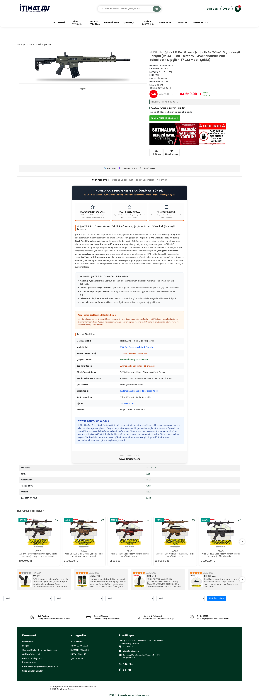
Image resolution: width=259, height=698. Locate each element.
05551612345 (128, 647)
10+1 (147, 468)
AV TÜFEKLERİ (77, 641)
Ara (157, 8)
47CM (148, 486)
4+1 (152, 468)
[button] (238, 9)
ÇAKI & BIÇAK (77, 658)
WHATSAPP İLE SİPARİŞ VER (166, 118)
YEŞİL (148, 474)
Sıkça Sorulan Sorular (32, 670)
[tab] (100, 180)
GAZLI (148, 498)
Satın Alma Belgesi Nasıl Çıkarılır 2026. (40, 666)
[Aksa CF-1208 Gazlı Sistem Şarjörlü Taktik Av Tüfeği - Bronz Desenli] (84, 531)
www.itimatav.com (129, 458)
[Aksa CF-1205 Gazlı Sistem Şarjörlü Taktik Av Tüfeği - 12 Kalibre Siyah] (221, 531)
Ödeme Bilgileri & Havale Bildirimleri (39, 649)
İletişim (25, 645)
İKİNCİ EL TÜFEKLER (79, 645)
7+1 (156, 468)
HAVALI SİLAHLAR (78, 654)
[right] (242, 542)
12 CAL (148, 492)
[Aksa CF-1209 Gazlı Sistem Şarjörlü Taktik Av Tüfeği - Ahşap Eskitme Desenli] (38, 531)
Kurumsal (29, 635)
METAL (148, 480)
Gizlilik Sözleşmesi (31, 654)
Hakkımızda (27, 641)
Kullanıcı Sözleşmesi (32, 658)
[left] (16, 542)
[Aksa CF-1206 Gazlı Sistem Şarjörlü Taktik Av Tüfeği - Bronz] (175, 531)
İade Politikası (29, 662)
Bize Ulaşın (126, 635)
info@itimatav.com (131, 651)
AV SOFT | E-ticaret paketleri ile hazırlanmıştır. (129, 695)
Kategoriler (78, 635)
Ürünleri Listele (216, 598)
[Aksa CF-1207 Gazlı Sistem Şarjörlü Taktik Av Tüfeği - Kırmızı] (129, 531)
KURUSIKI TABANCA (80, 649)
